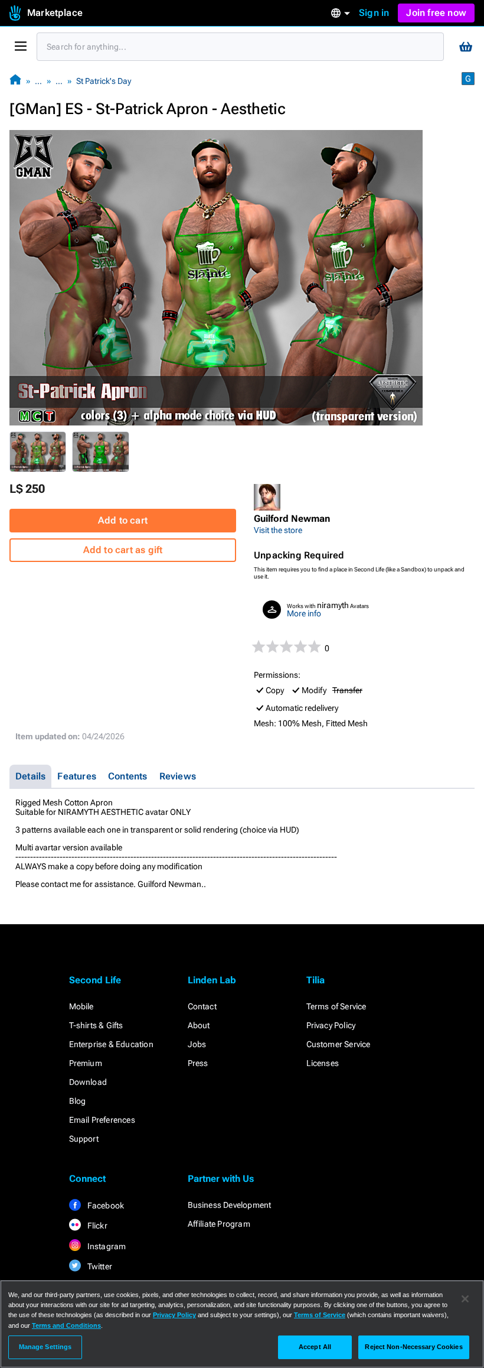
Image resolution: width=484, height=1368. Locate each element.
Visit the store (278, 530)
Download (88, 1082)
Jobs (197, 1044)
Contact (202, 1006)
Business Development (230, 1205)
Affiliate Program (219, 1224)
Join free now (436, 12)
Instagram (106, 1246)
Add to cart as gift (123, 549)
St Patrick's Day (103, 81)
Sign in (374, 12)
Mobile (81, 1006)
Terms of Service (336, 1006)
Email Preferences (102, 1120)
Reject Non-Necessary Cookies (413, 1346)
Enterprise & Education (111, 1044)
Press (198, 1063)
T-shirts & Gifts (96, 1025)
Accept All (315, 1346)
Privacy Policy (331, 1025)
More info (304, 613)
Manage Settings (45, 1346)
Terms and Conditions (66, 1325)
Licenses (322, 1063)
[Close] (465, 1299)
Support (84, 1138)
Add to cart (123, 520)
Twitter (99, 1266)
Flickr (96, 1225)
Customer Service (338, 1044)
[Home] (15, 80)
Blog (77, 1101)
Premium (85, 1063)
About (199, 1025)
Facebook (105, 1205)
